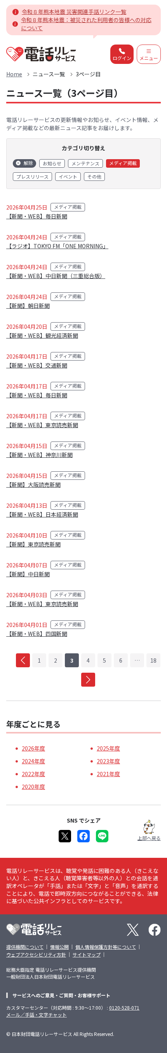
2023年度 (108, 761)
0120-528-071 (124, 1007)
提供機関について (24, 946)
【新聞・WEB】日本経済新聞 (42, 514)
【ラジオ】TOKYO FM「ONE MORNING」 (57, 246)
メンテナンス (85, 163)
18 (153, 660)
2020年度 (33, 786)
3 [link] (71, 660)
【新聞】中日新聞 (28, 574)
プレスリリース (32, 176)
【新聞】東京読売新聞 (33, 544)
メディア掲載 (123, 163)
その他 (94, 176)
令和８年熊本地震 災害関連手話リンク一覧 (74, 11)
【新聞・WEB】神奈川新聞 (39, 455)
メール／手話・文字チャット (36, 1014)
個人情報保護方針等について (105, 946)
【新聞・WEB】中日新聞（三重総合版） (55, 276)
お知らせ (52, 163)
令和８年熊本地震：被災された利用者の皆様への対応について (86, 24)
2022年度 (33, 774)
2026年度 (33, 748)
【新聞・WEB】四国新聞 (36, 633)
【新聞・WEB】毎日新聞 (36, 216)
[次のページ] (88, 680)
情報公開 (59, 946)
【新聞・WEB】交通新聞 (36, 365)
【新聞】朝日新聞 (28, 305)
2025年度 (108, 748)
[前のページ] (23, 660)
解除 (28, 163)
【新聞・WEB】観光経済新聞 (42, 335)
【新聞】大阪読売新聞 (33, 484)
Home (14, 74)
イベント (68, 176)
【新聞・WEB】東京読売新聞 (42, 425)
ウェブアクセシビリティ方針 (36, 954)
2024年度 (33, 761)
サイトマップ (87, 954)
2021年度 (108, 774)
